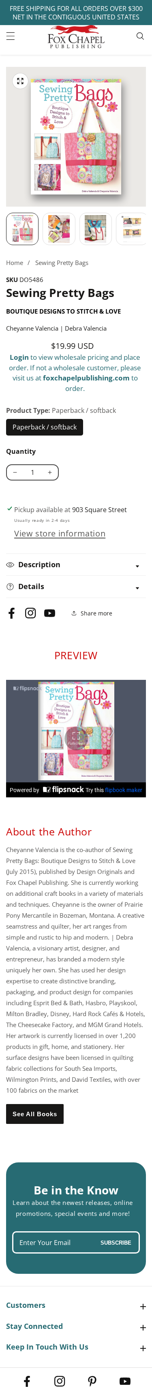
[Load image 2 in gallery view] (59, 229)
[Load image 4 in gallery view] (132, 229)
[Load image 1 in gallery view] (22, 229)
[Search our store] (141, 36)
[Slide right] (146, 229)
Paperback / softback (45, 429)
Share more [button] (96, 613)
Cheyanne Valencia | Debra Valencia (56, 328)
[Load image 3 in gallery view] (95, 229)
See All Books (35, 1114)
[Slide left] (6, 229)
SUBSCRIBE (116, 1242)
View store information (59, 533)
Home (14, 262)
